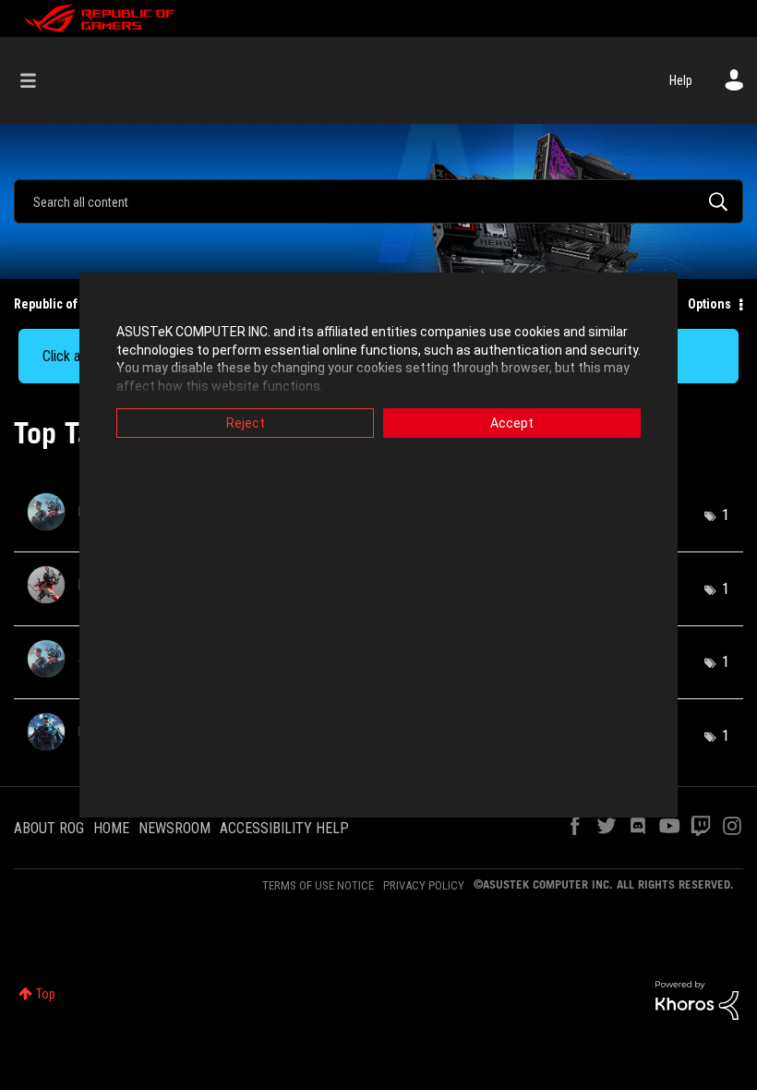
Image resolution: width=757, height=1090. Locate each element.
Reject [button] (245, 423)
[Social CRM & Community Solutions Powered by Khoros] (697, 999)
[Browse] (37, 80)
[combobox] (378, 201)
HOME (111, 828)
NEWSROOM (174, 828)
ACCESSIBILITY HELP (284, 828)
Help (680, 80)
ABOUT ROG (49, 828)
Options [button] (709, 304)
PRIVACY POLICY (423, 885)
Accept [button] (512, 423)
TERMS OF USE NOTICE (318, 885)
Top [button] (45, 994)
